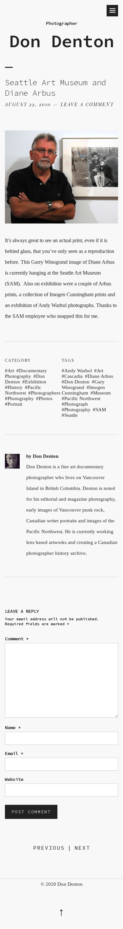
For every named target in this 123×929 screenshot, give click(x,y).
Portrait (15, 404)
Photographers (45, 393)
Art (11, 370)
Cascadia (73, 376)
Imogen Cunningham (83, 390)
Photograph (76, 404)
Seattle (71, 415)
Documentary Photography (26, 373)
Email (14, 753)
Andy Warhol (78, 370)
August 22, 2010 (28, 104)
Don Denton (61, 41)
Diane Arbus (100, 376)
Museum (102, 393)
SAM (100, 409)
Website (14, 779)
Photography (21, 398)
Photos (45, 398)
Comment (17, 639)
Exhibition (35, 381)
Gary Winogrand (83, 384)
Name (13, 727)
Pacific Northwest (23, 390)
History (15, 387)
